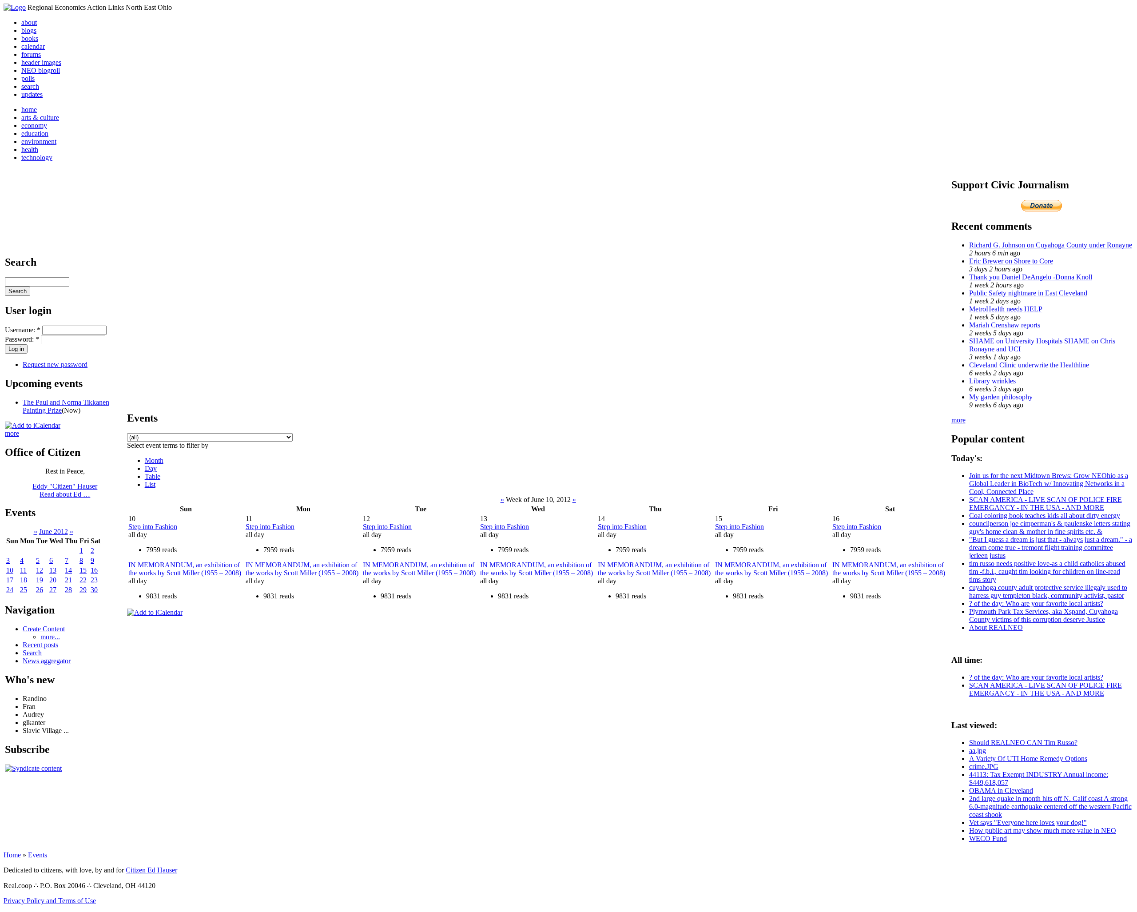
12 (39, 570)
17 (9, 580)
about (29, 22)
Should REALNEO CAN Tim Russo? (1023, 742)
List (150, 484)
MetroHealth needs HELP (1005, 309)
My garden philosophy (1001, 397)
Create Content (44, 629)
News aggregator (47, 661)
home (29, 109)
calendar (33, 46)
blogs (28, 30)
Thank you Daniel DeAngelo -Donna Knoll (1030, 277)
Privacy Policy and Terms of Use (50, 900)
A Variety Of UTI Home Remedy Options (1028, 758)
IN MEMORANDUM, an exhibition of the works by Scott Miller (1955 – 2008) (184, 569)
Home (12, 855)
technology (36, 157)
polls (28, 78)
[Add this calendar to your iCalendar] (32, 425)
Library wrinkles (992, 381)
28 (68, 589)
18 (23, 580)
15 (83, 570)
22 (83, 580)
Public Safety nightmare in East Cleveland (1028, 293)
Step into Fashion (152, 526)
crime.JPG (983, 766)
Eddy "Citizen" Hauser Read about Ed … (64, 490)
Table (152, 476)
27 (52, 589)
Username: (22, 330)
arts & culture (40, 117)
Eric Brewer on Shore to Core (1011, 261)
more (12, 433)
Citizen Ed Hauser (151, 870)
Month (154, 460)
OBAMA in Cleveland (1001, 790)
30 (94, 589)
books (29, 38)
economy (34, 125)
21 (68, 580)
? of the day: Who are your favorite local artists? (1036, 603)
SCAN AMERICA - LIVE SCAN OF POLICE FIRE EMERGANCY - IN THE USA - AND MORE (1045, 503)
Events (37, 855)
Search (32, 653)
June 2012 (53, 531)
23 (94, 580)
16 (94, 570)
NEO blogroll (40, 70)
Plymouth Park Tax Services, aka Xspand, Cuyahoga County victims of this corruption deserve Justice (1043, 615)
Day (151, 468)
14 (68, 570)
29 (83, 589)
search (30, 86)
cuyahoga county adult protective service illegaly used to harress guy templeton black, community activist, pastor (1048, 591)
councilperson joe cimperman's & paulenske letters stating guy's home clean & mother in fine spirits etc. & (1049, 527)
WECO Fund (988, 838)
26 (39, 589)
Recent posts (40, 645)
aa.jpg (977, 750)
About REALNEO (996, 627)
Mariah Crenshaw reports (1004, 325)
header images (41, 62)
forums (31, 54)
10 (9, 570)
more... (50, 637)
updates (32, 94)
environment (38, 141)
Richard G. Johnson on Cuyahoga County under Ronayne (1050, 245)
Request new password (55, 364)
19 (39, 580)
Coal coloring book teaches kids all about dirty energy (1044, 515)
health (29, 149)
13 (52, 570)
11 (23, 570)
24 (9, 589)
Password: (22, 339)
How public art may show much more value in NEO (1042, 830)
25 (23, 589)
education (34, 133)
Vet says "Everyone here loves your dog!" (1028, 822)
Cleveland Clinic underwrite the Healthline (1029, 365)
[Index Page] (15, 7)
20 (52, 580)
